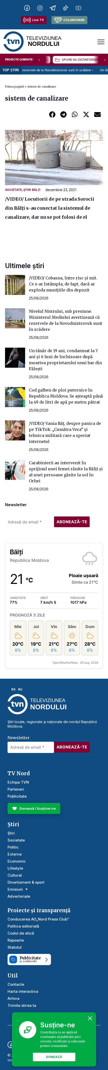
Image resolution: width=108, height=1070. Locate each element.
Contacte (16, 984)
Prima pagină (14, 86)
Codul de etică (21, 933)
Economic (17, 861)
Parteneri (16, 789)
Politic (13, 847)
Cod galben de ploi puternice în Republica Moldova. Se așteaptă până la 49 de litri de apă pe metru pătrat (66, 396)
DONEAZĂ (54, 1057)
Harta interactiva (23, 991)
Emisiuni (15, 889)
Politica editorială (23, 926)
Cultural (15, 875)
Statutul (15, 947)
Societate (13, 190)
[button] (52, 114)
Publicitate (17, 796)
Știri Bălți (31, 190)
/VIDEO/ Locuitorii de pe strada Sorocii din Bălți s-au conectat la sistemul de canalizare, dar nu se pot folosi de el (49, 208)
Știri (11, 833)
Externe (15, 854)
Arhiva (13, 998)
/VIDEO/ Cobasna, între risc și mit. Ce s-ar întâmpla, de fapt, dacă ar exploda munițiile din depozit (63, 283)
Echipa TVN (18, 782)
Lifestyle (15, 868)
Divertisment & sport (26, 882)
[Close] (90, 1018)
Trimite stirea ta (22, 1005)
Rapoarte (16, 940)
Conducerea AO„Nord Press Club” (38, 919)
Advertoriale (19, 896)
